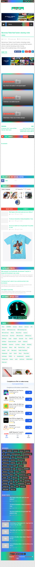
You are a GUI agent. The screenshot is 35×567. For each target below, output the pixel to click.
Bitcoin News (18, 332)
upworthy (27, 356)
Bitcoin (12, 332)
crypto (10, 338)
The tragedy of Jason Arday (7, 289)
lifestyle (23, 344)
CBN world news (19, 335)
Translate (29, 189)
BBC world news (5, 332)
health (19, 341)
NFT (8, 350)
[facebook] (24, 1)
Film (26, 338)
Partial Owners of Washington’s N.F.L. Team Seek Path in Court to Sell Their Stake (21, 524)
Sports (15, 353)
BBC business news (11, 329)
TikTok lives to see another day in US (11, 101)
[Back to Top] (25, 554)
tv (14, 356)
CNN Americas (28, 335)
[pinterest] (28, 1)
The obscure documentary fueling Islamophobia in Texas (21, 219)
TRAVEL (10, 356)
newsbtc (3, 350)
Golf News (4, 341)
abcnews (15, 326)
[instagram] (26, 1)
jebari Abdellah (28, 556)
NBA (15, 347)
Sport (10, 353)
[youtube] (11, 554)
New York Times (21, 347)
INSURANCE (4, 344)
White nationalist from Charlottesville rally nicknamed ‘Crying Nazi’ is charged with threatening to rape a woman (16, 272)
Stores (20, 353)
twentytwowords (20, 356)
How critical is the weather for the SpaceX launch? (14, 85)
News (3, 326)
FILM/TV (31, 338)
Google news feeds (12, 341)
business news (5, 335)
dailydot (15, 338)
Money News (4, 347)
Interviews (11, 344)
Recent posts (9, 209)
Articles (3, 329)
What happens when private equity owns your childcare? (21, 212)
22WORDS (8, 326)
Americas (26, 326)
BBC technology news (24, 39)
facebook (31, 136)
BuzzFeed (12, 335)
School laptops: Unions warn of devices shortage (14, 118)
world (16, 359)
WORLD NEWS (29, 359)
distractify (21, 338)
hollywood (25, 341)
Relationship (4, 353)
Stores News (26, 353)
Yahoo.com (4, 362)
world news (22, 359)
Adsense (20, 326)
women (11, 359)
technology (4, 356)
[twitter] (33, 1)
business (25, 332)
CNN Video (4, 338)
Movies (10, 347)
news (28, 347)
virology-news (5, 359)
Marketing (29, 344)
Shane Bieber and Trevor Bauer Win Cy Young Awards (21, 530)
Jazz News (17, 344)
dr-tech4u (16, 556)
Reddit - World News (23, 350)
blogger (25, 136)
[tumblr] (31, 1)
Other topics (14, 350)
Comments (25, 209)
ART (31, 326)
